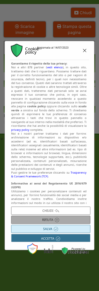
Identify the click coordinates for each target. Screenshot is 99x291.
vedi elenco (55, 67)
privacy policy (20, 129)
